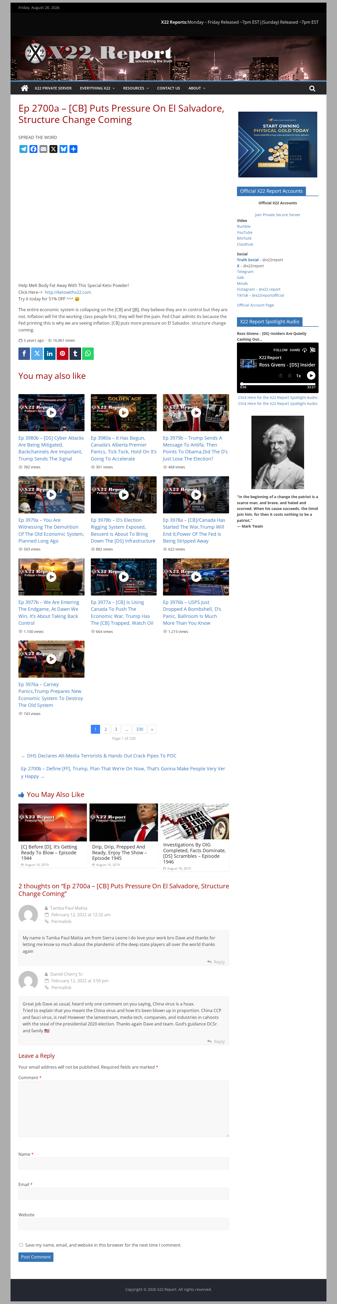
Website (26, 1215)
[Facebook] (24, 354)
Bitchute (244, 238)
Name (26, 1154)
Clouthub (245, 244)
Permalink (61, 921)
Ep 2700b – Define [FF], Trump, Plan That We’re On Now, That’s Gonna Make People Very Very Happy (123, 772)
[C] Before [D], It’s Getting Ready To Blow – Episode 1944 (49, 852)
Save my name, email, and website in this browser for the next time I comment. (103, 1245)
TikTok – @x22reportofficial (260, 295)
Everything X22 (95, 88)
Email (25, 1184)
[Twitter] (37, 354)
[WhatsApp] (88, 354)
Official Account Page (255, 305)
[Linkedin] (50, 354)
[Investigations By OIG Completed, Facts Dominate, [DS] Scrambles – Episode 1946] (195, 807)
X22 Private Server (53, 88)
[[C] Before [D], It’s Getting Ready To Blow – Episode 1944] (52, 807)
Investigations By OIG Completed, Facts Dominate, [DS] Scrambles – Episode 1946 (194, 853)
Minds (242, 283)
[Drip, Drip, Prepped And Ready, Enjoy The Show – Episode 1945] (124, 807)
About (195, 88)
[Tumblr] (75, 354)
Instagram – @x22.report (258, 289)
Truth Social (248, 259)
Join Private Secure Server (277, 214)
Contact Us (168, 88)
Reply (219, 962)
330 (139, 729)
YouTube (244, 232)
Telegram (245, 271)
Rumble (244, 226)
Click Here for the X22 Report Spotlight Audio (277, 397)
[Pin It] (62, 354)
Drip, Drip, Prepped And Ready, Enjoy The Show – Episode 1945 (119, 852)
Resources (133, 88)
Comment (30, 1077)
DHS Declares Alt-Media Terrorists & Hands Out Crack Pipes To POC (98, 755)
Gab (240, 277)
